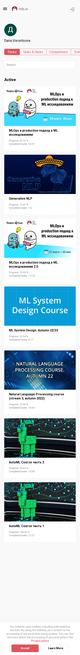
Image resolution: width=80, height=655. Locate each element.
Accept (25, 648)
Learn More (55, 648)
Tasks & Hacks (33, 52)
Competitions (59, 52)
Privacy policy (40, 640)
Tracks (12, 52)
